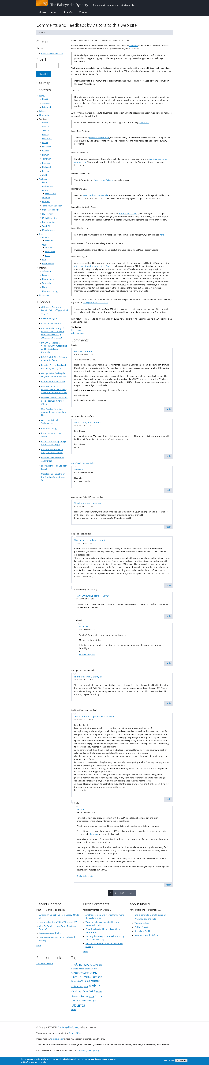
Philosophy (47, 167)
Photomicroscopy (50, 291)
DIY (89, 977)
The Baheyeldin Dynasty (68, 1027)
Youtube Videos (141, 923)
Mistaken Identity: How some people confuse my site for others (54, 400)
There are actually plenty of (88, 676)
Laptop (84, 986)
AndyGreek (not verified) (82, 463)
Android (82, 964)
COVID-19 (77, 977)
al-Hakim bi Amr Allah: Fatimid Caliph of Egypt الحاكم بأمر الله (54, 310)
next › (122, 893)
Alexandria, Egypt (49, 318)
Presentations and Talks (52, 53)
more (38, 945)
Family (42, 95)
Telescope (91, 1000)
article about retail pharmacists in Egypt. (94, 716)
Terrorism (46, 158)
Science (45, 130)
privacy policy (57, 1039)
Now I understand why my (87, 503)
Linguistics (47, 138)
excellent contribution (99, 137)
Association (50, 193)
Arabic (98, 965)
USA (44, 259)
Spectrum (75, 1000)
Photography (48, 279)
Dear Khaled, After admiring (88, 422)
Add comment (77, 333)
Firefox (74, 981)
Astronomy (47, 271)
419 (73, 965)
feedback (133, 45)
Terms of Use (75, 1033)
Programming (48, 222)
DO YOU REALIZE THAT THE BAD (92, 595)
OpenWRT (89, 991)
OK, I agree (169, 1060)
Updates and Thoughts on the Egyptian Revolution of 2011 (53, 477)
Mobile (94, 985)
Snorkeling (47, 283)
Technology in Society (52, 205)
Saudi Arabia (48, 263)
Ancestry (46, 103)
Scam (91, 996)
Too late (80, 809)
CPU (86, 977)
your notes (144, 122)
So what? (83, 626)
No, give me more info (36, 1062)
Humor (45, 154)
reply (168, 409)
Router (84, 996)
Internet (46, 201)
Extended (46, 107)
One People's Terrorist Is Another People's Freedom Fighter (53, 412)
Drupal (45, 190)
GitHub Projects (141, 927)
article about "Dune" (128, 213)
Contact (84, 12)
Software (46, 197)
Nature (45, 287)
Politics (45, 150)
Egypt (44, 244)
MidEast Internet (49, 218)
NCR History (47, 214)
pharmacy (93, 834)
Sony (98, 996)
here (162, 234)
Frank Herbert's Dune (103, 180)
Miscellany (76, 330)
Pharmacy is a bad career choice (90, 540)
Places (42, 234)
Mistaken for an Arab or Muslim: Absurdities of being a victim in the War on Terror (54, 389)
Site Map (68, 12)
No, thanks (181, 1060)
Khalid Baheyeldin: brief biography (150, 915)
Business (46, 163)
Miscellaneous (48, 230)
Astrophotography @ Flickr (146, 935)
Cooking (46, 122)
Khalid (45, 99)
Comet (94, 968)
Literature (46, 146)
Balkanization (84, 968)
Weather (49, 240)
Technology (44, 179)
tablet (83, 1000)
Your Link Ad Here (44, 963)
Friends (42, 111)
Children (46, 175)
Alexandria (50, 251)
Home (42, 12)
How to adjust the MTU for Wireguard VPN (58, 922)
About (55, 12)
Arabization (47, 186)
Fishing (45, 275)
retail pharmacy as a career (95, 302)
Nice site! (78, 469)
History (45, 134)
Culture (45, 126)
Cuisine (48, 247)
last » (131, 893)
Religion (45, 171)
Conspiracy (76, 973)
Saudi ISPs (47, 226)
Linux (44, 182)
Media (45, 142)
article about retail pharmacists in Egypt (92, 266)
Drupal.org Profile (142, 931)
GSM (80, 980)
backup (74, 968)
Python (99, 991)
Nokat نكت (44, 115)
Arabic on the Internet (51, 323)
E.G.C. (47, 255)
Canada (45, 237)
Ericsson (97, 977)
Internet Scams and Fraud (53, 381)
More (73, 1009)
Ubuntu (78, 1005)
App (92, 965)
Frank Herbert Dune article (95, 195)
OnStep (76, 991)
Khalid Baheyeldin (87, 654)
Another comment (83, 351)
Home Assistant (91, 980)
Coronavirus (89, 972)
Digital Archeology (50, 209)
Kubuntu (76, 986)
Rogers (75, 996)
